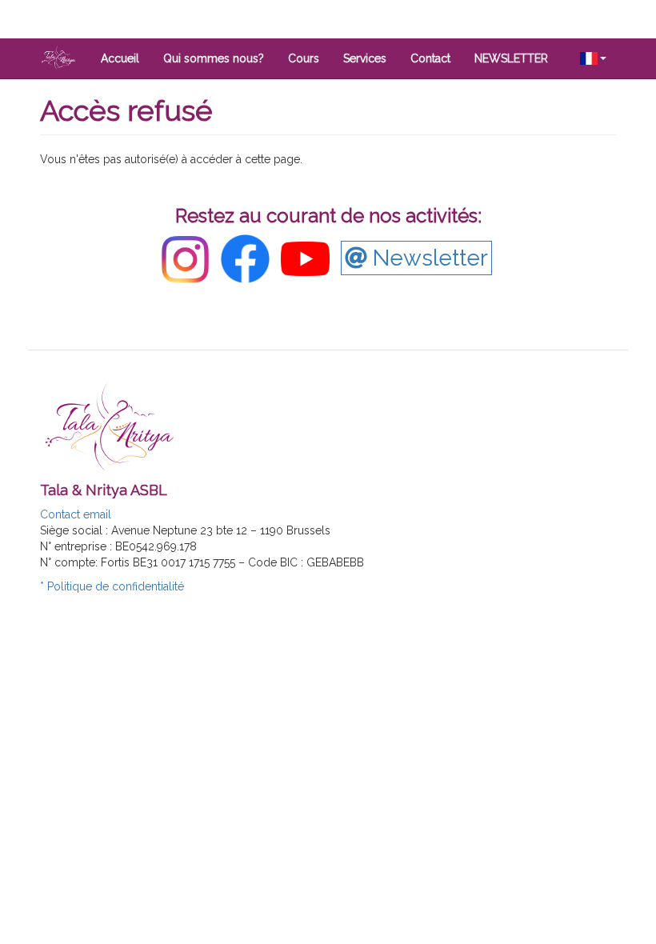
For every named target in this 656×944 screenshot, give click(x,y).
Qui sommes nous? (213, 58)
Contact (430, 58)
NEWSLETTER (511, 58)
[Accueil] (64, 57)
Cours (303, 58)
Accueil (120, 58)
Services (364, 58)
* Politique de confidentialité (112, 586)
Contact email (75, 514)
